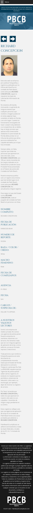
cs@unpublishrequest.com (16, 492)
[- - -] (2, 2)
